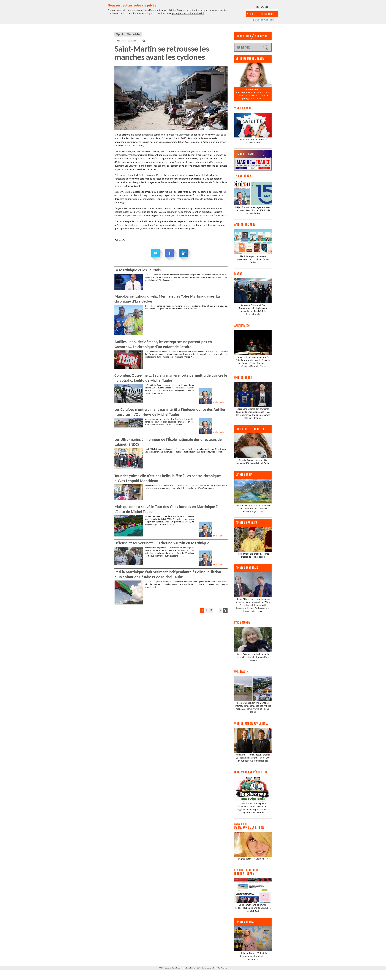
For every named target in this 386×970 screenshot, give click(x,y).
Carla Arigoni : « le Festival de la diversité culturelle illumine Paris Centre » (253, 657)
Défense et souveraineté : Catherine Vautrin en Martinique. (162, 543)
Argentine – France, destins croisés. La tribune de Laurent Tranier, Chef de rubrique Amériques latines (253, 758)
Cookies (224, 968)
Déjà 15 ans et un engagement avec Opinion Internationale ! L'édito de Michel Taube (253, 210)
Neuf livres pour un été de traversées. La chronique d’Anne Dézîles (253, 259)
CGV (198, 968)
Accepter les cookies (262, 14)
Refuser (262, 7)
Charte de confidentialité (211, 968)
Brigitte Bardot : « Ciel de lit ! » (253, 859)
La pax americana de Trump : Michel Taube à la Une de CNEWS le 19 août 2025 (253, 908)
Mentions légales (189, 968)
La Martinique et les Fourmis (137, 270)
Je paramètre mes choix (262, 20)
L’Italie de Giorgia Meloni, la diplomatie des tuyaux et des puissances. (253, 956)
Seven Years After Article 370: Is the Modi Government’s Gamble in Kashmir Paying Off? (253, 509)
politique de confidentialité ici (188, 13)
